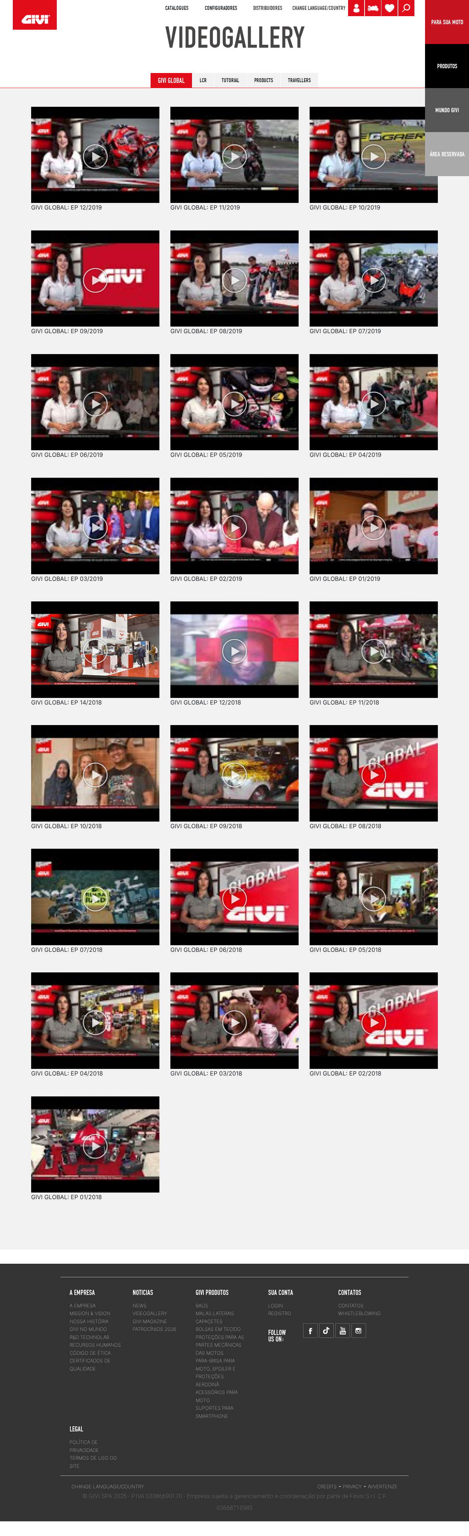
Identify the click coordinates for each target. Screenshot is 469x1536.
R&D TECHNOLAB (89, 1337)
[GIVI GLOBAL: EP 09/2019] (95, 273)
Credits (327, 1486)
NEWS (140, 1305)
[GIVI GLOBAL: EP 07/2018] (95, 891)
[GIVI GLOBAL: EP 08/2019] (234, 273)
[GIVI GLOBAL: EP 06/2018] (234, 891)
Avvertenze (383, 1486)
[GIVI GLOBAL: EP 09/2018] (234, 768)
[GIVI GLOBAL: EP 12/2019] (95, 149)
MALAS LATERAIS (215, 1313)
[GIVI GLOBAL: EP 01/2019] (374, 520)
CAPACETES (209, 1321)
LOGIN (275, 1305)
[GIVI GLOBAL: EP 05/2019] (234, 397)
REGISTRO (279, 1313)
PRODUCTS (263, 80)
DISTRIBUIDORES (267, 8)
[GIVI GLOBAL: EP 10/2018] (95, 768)
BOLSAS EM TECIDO (218, 1329)
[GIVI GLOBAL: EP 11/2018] (374, 644)
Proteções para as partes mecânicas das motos (220, 1345)
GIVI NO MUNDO (88, 1329)
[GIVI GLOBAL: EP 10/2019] (374, 149)
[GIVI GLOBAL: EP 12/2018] (234, 644)
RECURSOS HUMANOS (95, 1345)
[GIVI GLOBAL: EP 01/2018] (95, 1139)
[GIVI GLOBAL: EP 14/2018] (95, 644)
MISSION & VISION (90, 1313)
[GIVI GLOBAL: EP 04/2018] (95, 1015)
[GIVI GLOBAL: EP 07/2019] (374, 273)
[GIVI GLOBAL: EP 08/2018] (374, 768)
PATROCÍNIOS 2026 (154, 1329)
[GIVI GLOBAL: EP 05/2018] (374, 891)
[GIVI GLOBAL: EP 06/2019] (95, 397)
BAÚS (202, 1305)
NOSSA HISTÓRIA (89, 1321)
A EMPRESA (83, 1305)
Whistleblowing (359, 1313)
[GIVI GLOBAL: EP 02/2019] (234, 520)
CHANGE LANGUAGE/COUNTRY (318, 8)
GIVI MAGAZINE (150, 1321)
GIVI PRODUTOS (212, 1292)
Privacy (352, 1486)
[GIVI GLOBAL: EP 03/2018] (234, 1015)
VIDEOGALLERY (150, 1313)
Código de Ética (90, 1353)
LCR (203, 80)
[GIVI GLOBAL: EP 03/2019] (95, 520)
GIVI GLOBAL (171, 80)
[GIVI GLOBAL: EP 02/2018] (374, 1015)
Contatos (350, 1305)
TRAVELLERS (299, 80)
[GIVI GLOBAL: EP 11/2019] (234, 149)
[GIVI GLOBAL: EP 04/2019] (374, 397)
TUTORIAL (230, 80)
